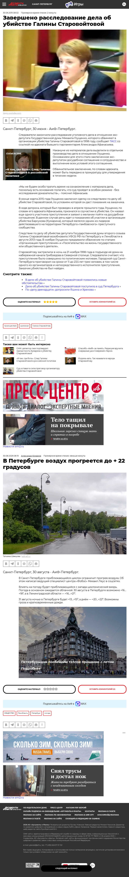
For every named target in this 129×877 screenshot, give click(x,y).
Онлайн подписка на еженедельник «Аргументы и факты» (52, 811)
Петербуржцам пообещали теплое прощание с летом (67, 662)
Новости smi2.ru (13, 446)
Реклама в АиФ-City (84, 815)
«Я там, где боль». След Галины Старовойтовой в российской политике (36, 359)
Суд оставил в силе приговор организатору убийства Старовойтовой (38, 369)
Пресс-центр (56, 808)
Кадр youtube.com (12, 113)
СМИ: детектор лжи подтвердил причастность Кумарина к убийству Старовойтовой (34, 351)
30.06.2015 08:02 (11, 13)
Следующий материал (66, 868)
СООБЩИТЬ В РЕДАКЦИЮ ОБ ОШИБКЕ (82, 819)
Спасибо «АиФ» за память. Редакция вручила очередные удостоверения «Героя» (100, 349)
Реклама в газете (106, 811)
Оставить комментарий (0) (102, 302)
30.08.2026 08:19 (11, 456)
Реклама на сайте (32, 815)
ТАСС (113, 141)
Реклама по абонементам (58, 815)
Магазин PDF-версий (76, 808)
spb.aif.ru (26, 556)
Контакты (90, 811)
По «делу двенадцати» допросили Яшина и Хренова (59, 289)
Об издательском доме (35, 808)
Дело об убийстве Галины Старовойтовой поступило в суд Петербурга (72, 286)
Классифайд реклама (108, 815)
